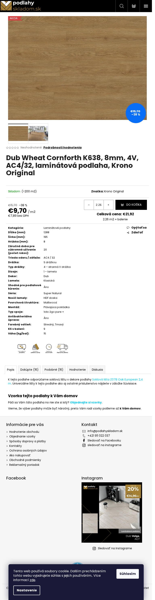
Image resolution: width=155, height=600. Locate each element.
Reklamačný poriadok (24, 465)
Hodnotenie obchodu (24, 432)
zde (32, 580)
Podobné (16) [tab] (54, 370)
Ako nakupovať (19, 455)
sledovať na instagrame (104, 445)
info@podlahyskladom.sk (105, 431)
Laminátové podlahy (57, 228)
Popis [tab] (10, 370)
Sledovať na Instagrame (115, 548)
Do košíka (133, 205)
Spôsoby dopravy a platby (27, 441)
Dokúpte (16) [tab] (29, 370)
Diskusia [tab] (97, 370)
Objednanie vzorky (22, 436)
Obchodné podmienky (25, 460)
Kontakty (15, 446)
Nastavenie (27, 590)
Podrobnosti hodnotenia (62, 147)
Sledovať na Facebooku (104, 440)
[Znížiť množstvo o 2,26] (89, 205)
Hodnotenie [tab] (77, 370)
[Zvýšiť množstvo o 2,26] (108, 205)
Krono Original (114, 191)
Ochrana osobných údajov (28, 450)
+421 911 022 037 (99, 436)
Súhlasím (127, 573)
